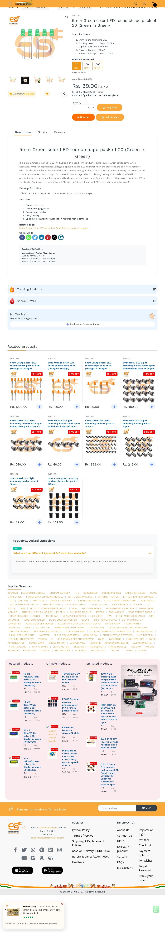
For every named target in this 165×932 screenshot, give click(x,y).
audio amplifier (142, 643)
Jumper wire (77, 643)
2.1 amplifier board (60, 600)
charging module (80, 612)
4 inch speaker (18, 646)
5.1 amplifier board (74, 616)
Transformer (132, 623)
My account (125, 867)
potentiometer (18, 616)
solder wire (62, 650)
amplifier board (135, 593)
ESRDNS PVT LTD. (73, 891)
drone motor (57, 643)
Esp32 (27, 627)
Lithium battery (60, 593)
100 (87, 66)
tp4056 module (117, 646)
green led (50, 228)
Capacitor (115, 639)
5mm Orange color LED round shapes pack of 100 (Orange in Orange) (62, 365)
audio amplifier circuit (24, 604)
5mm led (60, 228)
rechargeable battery (120, 608)
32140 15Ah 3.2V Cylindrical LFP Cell (43, 612)
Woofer (137, 604)
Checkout (145, 845)
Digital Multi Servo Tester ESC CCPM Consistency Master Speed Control (70, 757)
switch (37, 616)
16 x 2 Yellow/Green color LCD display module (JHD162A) (32, 679)
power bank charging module (44, 596)
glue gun (80, 650)
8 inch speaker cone (21, 635)
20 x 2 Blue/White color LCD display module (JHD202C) (32, 736)
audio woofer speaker (39, 623)
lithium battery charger (138, 596)
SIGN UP (146, 808)
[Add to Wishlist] (47, 93)
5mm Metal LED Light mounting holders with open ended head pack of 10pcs (64, 423)
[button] (135, 3)
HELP (120, 841)
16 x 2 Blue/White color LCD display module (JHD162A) (32, 708)
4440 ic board (40, 646)
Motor (100, 612)
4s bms (142, 650)
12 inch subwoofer (88, 600)
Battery (23, 600)
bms (22, 608)
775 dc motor (98, 604)
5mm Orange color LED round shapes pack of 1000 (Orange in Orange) (25, 365)
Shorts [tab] (42, 132)
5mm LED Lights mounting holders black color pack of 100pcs (63, 481)
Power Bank (36, 643)
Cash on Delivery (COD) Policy (91, 851)
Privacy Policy (81, 830)
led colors (72, 228)
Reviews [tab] (59, 132)
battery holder (19, 631)
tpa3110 (114, 650)
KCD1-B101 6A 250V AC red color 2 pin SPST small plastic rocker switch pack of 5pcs (109, 714)
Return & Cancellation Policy (90, 856)
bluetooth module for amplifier (110, 631)
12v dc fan (52, 616)
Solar (85, 619)
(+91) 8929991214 (48, 827)
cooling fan (90, 635)
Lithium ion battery (21, 639)
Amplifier (38, 600)
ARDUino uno (98, 650)
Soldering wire (75, 631)
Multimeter (148, 600)
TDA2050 (128, 650)
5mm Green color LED (31, 228)
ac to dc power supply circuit (48, 608)
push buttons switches (118, 635)
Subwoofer (90, 593)
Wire (74, 608)
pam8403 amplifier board (69, 627)
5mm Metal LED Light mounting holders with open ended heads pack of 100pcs (139, 365)
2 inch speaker (135, 639)
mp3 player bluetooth (47, 631)
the (76, 593)
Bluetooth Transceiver (88, 646)
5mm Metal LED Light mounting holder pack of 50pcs (136, 423)
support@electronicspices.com (47, 837)
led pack (83, 228)
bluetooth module (33, 593)
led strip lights (75, 604)
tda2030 (45, 650)
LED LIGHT (97, 616)
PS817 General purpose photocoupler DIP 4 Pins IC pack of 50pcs (70, 705)
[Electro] (23, 4)
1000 (97, 66)
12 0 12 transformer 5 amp (120, 600)
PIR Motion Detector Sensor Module (70, 730)
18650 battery (51, 604)
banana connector (117, 643)
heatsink (95, 643)
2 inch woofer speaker (130, 616)
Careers (122, 856)
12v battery (97, 627)
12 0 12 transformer (66, 635)
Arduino (136, 646)
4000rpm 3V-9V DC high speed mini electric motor (71, 678)
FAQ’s (120, 862)
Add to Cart (112, 117)
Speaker (13, 593)
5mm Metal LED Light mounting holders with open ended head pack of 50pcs (26, 423)
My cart (144, 839)
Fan (109, 616)
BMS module (116, 612)
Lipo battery (145, 635)
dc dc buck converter (63, 619)
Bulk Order (83, 117)
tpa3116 (42, 639)
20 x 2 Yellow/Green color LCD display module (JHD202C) (32, 764)
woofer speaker (34, 619)
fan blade (29, 650)
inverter (44, 635)
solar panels (120, 604)
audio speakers (91, 608)
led (11, 600)
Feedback (78, 862)
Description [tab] (23, 132)
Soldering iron (111, 593)
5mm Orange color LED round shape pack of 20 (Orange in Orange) (98, 365)
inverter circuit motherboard (128, 627)
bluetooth (43, 627)
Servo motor (61, 646)
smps (101, 639)
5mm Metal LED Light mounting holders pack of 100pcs (99, 423)
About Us (123, 830)
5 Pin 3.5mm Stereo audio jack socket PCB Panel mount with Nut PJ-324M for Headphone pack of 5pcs (110, 774)
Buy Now (112, 107)
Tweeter (14, 627)
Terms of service (82, 835)
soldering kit (144, 631)
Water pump (112, 623)
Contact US (124, 835)
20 (76, 66)
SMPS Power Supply (105, 619)
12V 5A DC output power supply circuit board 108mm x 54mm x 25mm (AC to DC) (109, 681)
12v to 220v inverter (80, 596)
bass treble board (140, 612)
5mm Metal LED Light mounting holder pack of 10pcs (24, 481)
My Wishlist (146, 860)
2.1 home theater (108, 596)
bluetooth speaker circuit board (79, 623)
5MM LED (76, 15)
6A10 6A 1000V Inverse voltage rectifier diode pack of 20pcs (109, 743)
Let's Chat (29, 94)
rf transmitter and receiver (75, 639)
